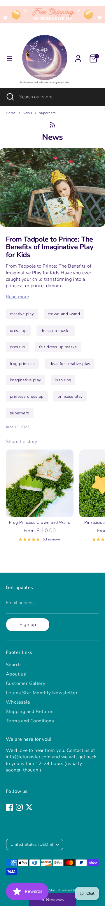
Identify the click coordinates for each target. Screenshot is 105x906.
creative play (22, 314)
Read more (17, 297)
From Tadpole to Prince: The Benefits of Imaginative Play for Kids (49, 247)
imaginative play (25, 380)
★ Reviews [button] (52, 899)
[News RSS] (52, 124)
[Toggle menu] (9, 58)
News (27, 113)
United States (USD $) (31, 844)
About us (16, 674)
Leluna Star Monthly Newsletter (42, 693)
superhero (47, 113)
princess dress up (27, 396)
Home (11, 113)
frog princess (22, 363)
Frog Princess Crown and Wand (39, 522)
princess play (70, 396)
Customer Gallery (25, 683)
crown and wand (64, 314)
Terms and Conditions (30, 721)
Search (13, 665)
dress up (18, 330)
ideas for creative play (69, 363)
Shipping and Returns (29, 711)
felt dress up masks (58, 347)
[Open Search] (9, 97)
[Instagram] (19, 807)
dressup (17, 347)
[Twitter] (29, 807)
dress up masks (56, 330)
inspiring (63, 380)
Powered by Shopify (74, 890)
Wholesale (18, 702)
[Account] (78, 56)
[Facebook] (9, 807)
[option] (37, 498)
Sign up (28, 624)
